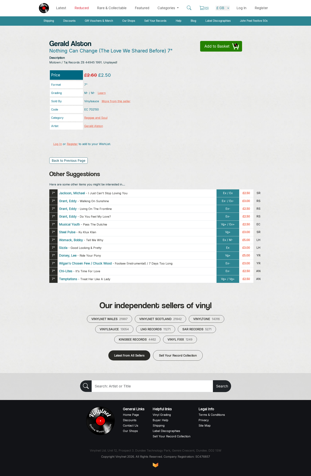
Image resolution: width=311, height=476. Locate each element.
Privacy (204, 420)
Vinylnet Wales (109, 319)
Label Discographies (218, 20)
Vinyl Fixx (180, 339)
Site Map (205, 425)
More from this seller (116, 101)
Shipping (49, 20)
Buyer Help (160, 420)
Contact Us (130, 425)
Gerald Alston (93, 126)
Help (178, 20)
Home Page (131, 415)
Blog (193, 20)
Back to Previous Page (68, 160)
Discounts (69, 20)
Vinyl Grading (162, 415)
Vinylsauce (114, 329)
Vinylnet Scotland (160, 319)
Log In (57, 144)
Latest (61, 8)
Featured (142, 8)
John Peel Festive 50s (254, 20)
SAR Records (196, 329)
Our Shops (128, 20)
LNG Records (156, 329)
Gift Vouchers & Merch (99, 20)
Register (261, 8)
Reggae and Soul (95, 117)
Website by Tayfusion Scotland (155, 465)
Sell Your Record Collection (178, 355)
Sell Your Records (155, 20)
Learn (102, 93)
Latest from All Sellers (129, 355)
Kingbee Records (137, 339)
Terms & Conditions (212, 415)
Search (222, 386)
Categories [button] (166, 8)
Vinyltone (206, 319)
